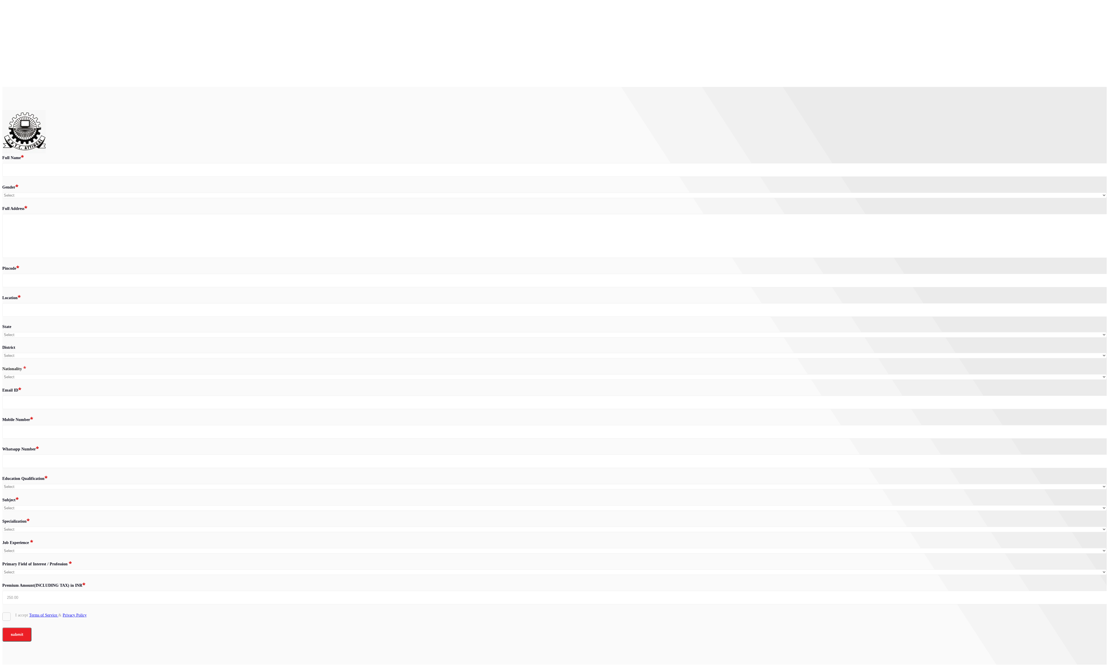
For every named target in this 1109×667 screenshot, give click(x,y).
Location (11, 297)
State (6, 327)
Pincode (10, 268)
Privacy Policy (75, 615)
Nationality (14, 368)
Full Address (14, 208)
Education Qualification (25, 478)
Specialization (16, 521)
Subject (10, 499)
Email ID (11, 390)
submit (17, 634)
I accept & (51, 615)
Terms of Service (43, 615)
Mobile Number (17, 419)
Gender (10, 187)
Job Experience (17, 542)
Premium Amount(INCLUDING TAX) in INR (43, 585)
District (8, 347)
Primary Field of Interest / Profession (37, 564)
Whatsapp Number (20, 449)
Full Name (13, 157)
